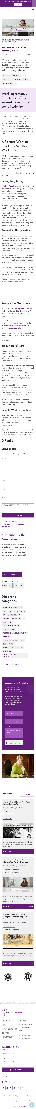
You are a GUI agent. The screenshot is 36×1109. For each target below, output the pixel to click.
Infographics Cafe (11, 626)
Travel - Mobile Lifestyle (13, 647)
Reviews (6, 636)
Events (6, 618)
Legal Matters (9, 629)
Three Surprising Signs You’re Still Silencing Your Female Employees (15, 861)
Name (4, 481)
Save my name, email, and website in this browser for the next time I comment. (17, 504)
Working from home (10, 186)
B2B (4, 611)
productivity (16, 328)
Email (4, 489)
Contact (5, 1033)
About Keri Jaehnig (9, 1029)
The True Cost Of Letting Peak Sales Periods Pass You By (16, 803)
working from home (21, 308)
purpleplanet (23, 1106)
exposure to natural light (15, 365)
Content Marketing (12, 615)
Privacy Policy (7, 1037)
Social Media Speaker (25, 1035)
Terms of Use (28, 1101)
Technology (9, 83)
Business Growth (11, 75)
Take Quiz (18, 4)
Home (4, 40)
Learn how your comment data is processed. (15, 525)
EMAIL (3, 565)
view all (27, 794)
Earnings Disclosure (18, 1101)
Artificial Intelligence (12, 608)
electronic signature (9, 217)
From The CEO (18, 618)
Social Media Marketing (13, 640)
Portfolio (6, 1021)
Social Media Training (25, 1038)
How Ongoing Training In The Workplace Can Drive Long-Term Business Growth (15, 916)
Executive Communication (26, 1030)
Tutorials (7, 651)
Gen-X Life (7, 622)
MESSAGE (7, 726)
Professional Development (16, 79)
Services (22, 1021)
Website (4, 497)
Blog (9, 40)
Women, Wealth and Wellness (12, 656)
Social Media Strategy (25, 1024)
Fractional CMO (24, 1033)
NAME (3, 559)
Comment (5, 458)
